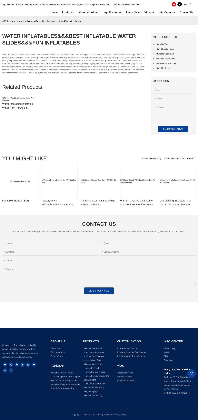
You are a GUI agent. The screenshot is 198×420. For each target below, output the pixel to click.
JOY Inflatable (9, 21)
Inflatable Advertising (151, 158)
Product (190, 158)
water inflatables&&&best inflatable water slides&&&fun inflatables (50, 21)
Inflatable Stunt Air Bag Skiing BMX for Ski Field (98, 202)
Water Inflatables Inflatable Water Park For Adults (17, 105)
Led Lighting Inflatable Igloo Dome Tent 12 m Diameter (175, 202)
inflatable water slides (32, 54)
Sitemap (107, 414)
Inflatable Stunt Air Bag (15, 200)
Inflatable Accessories (174, 158)
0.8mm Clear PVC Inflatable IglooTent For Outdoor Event (136, 202)
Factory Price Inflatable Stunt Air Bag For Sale (57, 203)
